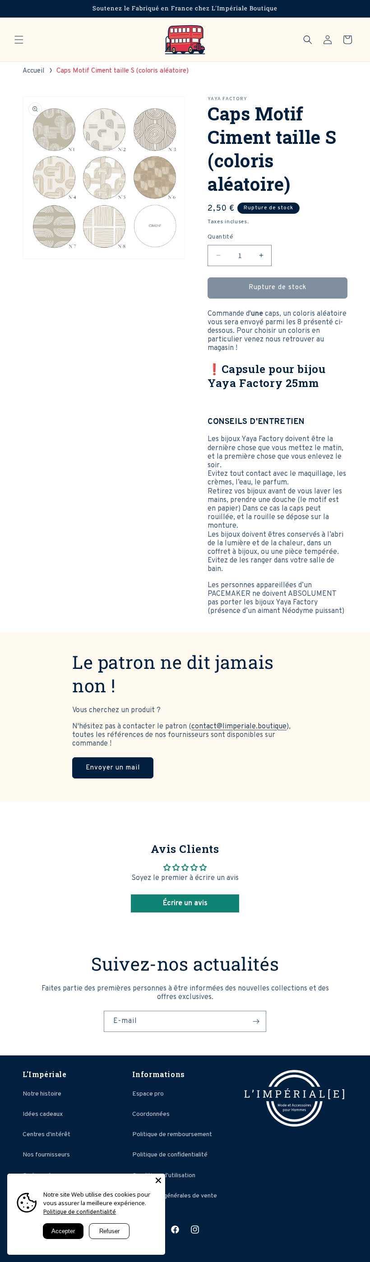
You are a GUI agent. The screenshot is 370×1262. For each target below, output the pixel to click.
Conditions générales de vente (174, 1196)
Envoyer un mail (113, 768)
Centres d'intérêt (46, 1134)
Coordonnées (151, 1114)
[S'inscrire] (256, 1021)
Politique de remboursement (172, 1134)
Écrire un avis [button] (185, 903)
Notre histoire (42, 1094)
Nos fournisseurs (46, 1155)
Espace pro (148, 1094)
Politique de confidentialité (170, 1155)
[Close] (158, 1180)
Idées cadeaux (43, 1114)
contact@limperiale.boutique (239, 726)
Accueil (33, 71)
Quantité (220, 237)
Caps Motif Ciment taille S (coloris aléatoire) (122, 71)
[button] (19, 40)
